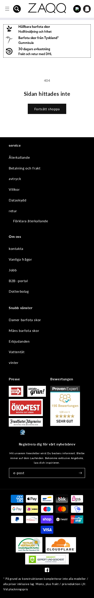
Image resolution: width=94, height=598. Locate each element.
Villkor (14, 189)
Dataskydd (17, 200)
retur (13, 211)
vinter (14, 362)
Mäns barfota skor (24, 330)
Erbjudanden (19, 341)
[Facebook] (47, 571)
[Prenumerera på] (80, 473)
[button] (17, 9)
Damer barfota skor (25, 320)
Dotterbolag (19, 291)
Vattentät (16, 352)
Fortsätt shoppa (47, 109)
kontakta (16, 248)
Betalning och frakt (24, 168)
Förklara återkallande (30, 221)
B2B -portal (18, 281)
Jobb (13, 270)
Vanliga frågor (20, 259)
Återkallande (19, 157)
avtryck (15, 178)
